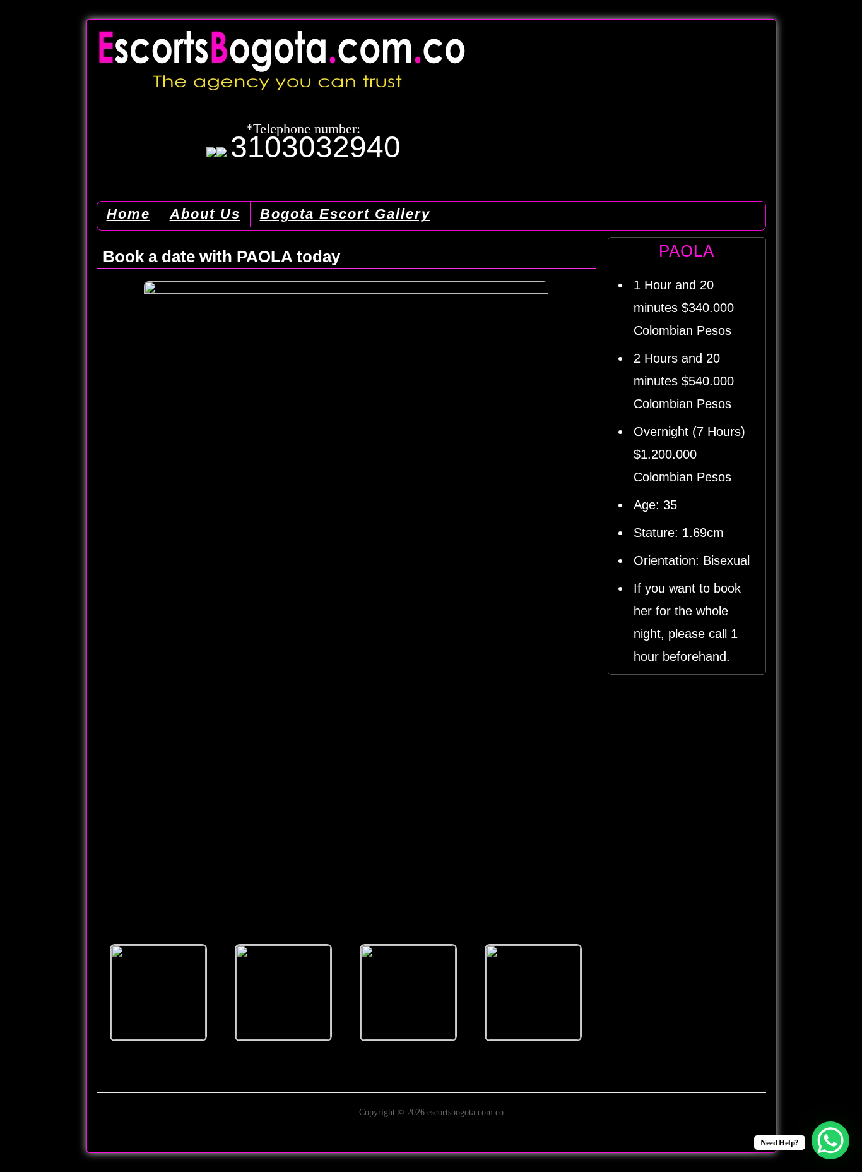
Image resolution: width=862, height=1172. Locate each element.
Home (128, 214)
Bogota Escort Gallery (345, 214)
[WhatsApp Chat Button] (830, 1140)
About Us (205, 214)
